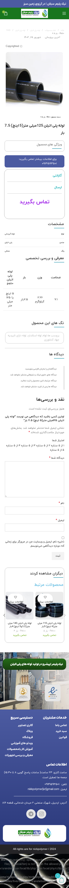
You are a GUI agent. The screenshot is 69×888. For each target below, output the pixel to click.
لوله (45, 335)
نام (61, 503)
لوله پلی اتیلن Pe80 (15, 30)
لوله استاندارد (34, 335)
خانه (62, 30)
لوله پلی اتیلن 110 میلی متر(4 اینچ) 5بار (49, 625)
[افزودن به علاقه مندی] (45, 597)
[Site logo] (34, 13)
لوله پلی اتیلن (35, 30)
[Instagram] (41, 814)
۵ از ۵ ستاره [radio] (57, 450)
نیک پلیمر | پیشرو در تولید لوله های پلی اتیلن (36, 664)
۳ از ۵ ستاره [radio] (28, 445)
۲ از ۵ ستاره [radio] (43, 445)
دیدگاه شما (56, 458)
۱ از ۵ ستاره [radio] (57, 445)
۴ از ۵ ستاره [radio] (13, 445)
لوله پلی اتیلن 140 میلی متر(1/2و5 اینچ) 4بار (19, 625)
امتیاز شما (58, 440)
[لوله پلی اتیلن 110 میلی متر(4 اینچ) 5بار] (49, 606)
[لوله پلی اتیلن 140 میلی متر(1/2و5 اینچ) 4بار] (20, 606)
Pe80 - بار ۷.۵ (58, 33)
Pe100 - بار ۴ (20, 630)
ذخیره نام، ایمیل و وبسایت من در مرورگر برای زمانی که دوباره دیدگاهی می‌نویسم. (34, 544)
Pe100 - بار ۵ (49, 630)
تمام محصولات (50, 30)
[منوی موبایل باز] (64, 13)
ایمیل (60, 520)
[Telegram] (31, 814)
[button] (65, 615)
